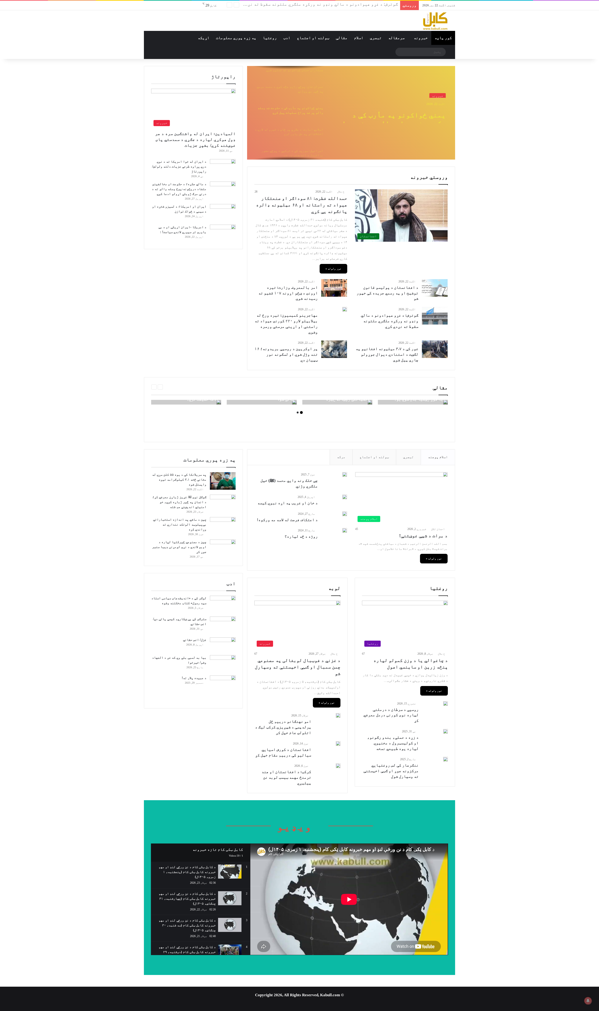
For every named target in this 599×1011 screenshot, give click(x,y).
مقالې (341, 38)
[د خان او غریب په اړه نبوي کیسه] (344, 497)
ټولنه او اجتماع (313, 38)
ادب (286, 38)
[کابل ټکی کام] (423, 20)
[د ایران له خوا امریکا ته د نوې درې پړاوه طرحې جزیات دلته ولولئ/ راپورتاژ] (223, 166)
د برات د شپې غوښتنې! (423, 535)
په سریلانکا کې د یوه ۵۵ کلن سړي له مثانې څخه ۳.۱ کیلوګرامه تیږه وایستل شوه (179, 479)
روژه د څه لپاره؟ (301, 536)
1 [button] (301, 412)
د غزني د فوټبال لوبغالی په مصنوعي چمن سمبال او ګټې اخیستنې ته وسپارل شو (297, 667)
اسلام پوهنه (438, 457)
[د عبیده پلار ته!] (223, 688)
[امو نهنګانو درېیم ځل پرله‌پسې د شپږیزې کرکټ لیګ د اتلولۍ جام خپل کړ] (338, 715)
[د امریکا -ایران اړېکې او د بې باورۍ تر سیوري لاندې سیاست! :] (223, 233)
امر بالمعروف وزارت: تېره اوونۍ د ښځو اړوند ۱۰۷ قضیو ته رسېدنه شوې (288, 293)
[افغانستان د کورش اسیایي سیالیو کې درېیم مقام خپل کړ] (338, 743)
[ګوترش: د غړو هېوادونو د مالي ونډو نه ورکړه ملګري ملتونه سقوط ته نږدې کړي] (435, 316)
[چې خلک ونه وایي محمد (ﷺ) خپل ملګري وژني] (344, 474)
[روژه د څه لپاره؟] (344, 530)
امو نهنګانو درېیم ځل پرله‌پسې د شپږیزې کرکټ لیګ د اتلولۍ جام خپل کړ (283, 727)
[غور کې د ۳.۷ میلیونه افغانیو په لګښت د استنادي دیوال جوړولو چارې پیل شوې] (435, 349)
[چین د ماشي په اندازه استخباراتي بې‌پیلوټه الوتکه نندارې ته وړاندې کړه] (223, 526)
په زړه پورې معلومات (236, 38)
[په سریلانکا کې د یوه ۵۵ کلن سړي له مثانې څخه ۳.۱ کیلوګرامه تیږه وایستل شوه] (223, 481)
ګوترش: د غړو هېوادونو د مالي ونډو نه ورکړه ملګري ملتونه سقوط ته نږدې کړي (316, 5)
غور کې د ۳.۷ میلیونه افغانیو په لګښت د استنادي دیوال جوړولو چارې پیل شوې (387, 354)
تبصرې (376, 38)
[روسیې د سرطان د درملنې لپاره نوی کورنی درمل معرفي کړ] (445, 703)
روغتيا (270, 38)
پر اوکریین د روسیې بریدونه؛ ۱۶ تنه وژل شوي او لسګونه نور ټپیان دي (286, 354)
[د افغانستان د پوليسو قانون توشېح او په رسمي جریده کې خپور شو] (435, 288)
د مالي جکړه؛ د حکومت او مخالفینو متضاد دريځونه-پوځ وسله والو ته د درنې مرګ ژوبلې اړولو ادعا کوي (179, 189)
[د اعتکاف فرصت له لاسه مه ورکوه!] (344, 513)
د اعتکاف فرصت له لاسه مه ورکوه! (287, 520)
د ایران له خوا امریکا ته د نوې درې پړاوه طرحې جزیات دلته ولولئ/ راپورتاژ (179, 166)
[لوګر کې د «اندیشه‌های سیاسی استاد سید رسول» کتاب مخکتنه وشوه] (223, 604)
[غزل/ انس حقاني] (223, 644)
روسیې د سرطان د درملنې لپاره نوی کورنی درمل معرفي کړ (391, 715)
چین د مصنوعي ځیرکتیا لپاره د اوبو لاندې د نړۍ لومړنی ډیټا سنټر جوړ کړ (179, 547)
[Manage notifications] (588, 1000)
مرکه (341, 457)
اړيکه (203, 38)
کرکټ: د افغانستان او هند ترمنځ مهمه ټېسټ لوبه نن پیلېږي (286, 777)
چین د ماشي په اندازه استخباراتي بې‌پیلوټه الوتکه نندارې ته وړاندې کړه (179, 524)
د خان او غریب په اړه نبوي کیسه (287, 503)
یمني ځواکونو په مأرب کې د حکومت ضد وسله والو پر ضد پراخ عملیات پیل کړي (392, 114)
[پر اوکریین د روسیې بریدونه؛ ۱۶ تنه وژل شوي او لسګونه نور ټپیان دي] (334, 349)
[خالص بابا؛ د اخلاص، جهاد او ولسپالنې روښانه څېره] (370, 402)
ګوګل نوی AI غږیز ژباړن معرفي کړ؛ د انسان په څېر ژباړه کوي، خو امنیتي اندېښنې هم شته (179, 502)
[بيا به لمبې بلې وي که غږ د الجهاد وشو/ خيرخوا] (223, 663)
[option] (351, 113)
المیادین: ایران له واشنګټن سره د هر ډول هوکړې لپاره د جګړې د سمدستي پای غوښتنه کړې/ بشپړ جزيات (195, 139)
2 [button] (298, 412)
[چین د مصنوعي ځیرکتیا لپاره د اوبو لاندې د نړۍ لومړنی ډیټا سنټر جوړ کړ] (223, 548)
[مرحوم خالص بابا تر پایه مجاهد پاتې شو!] (294, 402)
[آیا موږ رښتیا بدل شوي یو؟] (445, 402)
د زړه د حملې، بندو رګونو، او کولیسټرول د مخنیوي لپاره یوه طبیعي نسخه (393, 743)
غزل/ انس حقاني (194, 640)
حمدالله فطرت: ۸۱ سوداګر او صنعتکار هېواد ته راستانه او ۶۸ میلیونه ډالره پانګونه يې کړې (301, 205)
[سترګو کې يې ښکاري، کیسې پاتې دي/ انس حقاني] (223, 625)
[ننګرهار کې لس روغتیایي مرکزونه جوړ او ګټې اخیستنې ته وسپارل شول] (445, 759)
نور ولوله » (333, 268)
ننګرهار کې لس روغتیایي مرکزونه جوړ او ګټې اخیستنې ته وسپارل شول (391, 771)
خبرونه (421, 38)
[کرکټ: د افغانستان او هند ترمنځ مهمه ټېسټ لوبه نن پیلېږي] (338, 765)
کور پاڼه (443, 38)
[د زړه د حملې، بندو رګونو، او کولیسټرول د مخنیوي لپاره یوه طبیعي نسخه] (445, 731)
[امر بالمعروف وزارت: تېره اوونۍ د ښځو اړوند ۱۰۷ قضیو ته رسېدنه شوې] (334, 288)
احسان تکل (438, 529)
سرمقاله (396, 38)
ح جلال (340, 191)
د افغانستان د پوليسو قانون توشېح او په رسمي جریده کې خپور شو (387, 293)
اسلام (358, 38)
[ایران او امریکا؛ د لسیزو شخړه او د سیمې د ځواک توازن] (223, 212)
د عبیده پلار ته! (194, 678)
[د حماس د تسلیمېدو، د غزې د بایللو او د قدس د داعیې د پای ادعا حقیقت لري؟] (218, 402)
